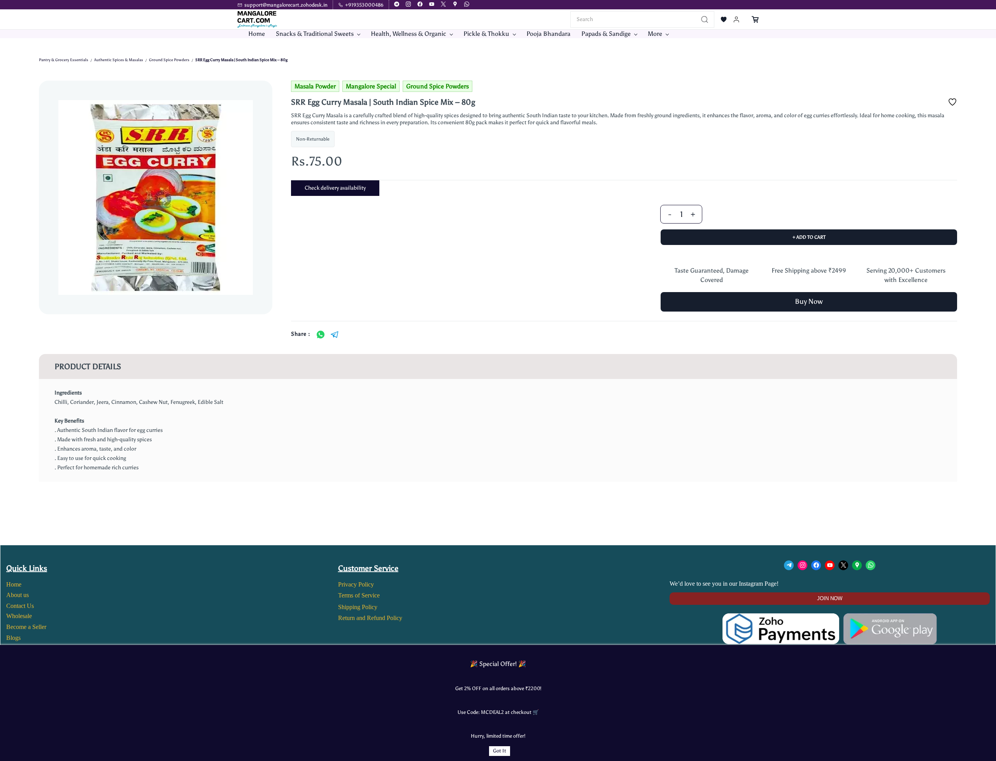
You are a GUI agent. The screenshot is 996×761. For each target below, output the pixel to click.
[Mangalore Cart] (830, 618)
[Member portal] (736, 19)
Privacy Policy (356, 584)
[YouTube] (830, 565)
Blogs (13, 637)
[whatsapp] (466, 5)
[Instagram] (802, 565)
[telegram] (396, 5)
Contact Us (20, 605)
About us (17, 595)
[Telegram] (334, 334)
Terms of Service (359, 595)
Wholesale (19, 616)
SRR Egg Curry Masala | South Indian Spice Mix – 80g (241, 60)
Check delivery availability (335, 188)
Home (13, 584)
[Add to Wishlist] (952, 102)
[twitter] (443, 5)
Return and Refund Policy (370, 618)
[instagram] (408, 5)
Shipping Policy (357, 607)
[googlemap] (455, 5)
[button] (723, 19)
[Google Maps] (857, 565)
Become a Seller (26, 627)
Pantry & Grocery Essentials (63, 60)
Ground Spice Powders (169, 60)
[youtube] (431, 5)
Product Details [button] (87, 366)
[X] (843, 565)
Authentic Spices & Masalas (118, 60)
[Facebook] (816, 565)
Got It (499, 751)
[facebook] (420, 5)
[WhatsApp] (320, 334)
